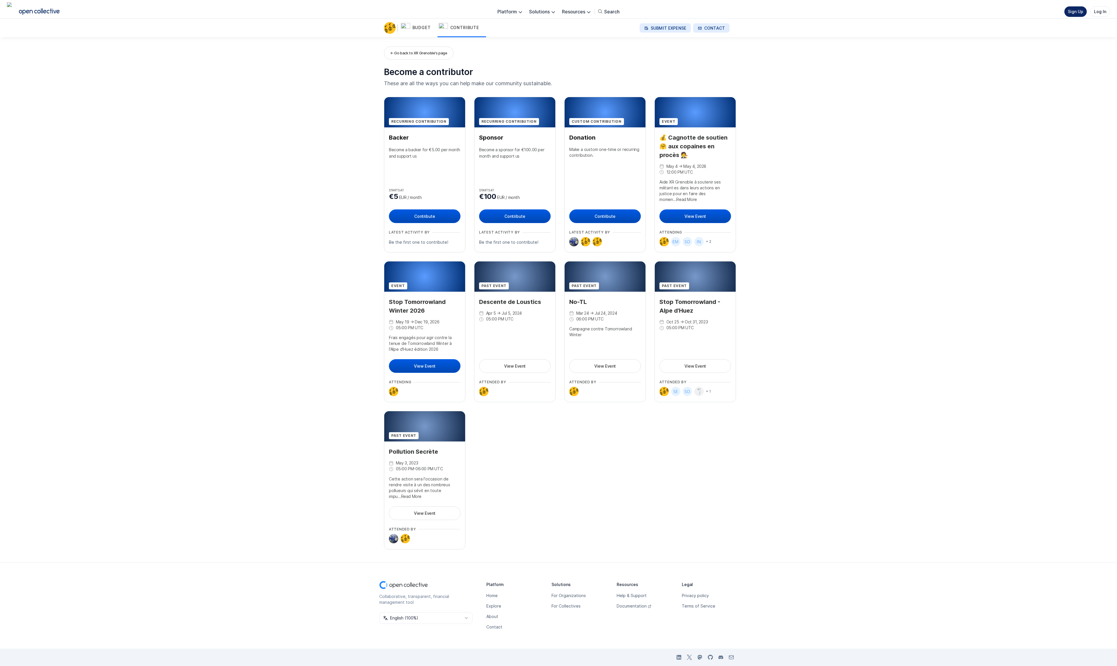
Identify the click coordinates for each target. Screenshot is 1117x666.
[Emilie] (675, 241)
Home (492, 595)
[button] (418, 28)
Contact (494, 626)
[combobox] (425, 618)
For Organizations (569, 595)
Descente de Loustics (510, 301)
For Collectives (566, 605)
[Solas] (687, 241)
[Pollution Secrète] (585, 241)
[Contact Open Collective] (731, 657)
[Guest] (699, 391)
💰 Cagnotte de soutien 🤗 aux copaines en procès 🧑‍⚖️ (693, 146)
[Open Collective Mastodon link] (700, 657)
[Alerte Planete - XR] (574, 241)
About (492, 616)
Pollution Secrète (413, 451)
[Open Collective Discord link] (721, 657)
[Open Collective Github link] (710, 657)
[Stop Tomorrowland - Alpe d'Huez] (597, 241)
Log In (1100, 11)
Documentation (632, 605)
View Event (695, 216)
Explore (493, 605)
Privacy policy (695, 595)
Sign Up (1075, 11)
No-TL (578, 301)
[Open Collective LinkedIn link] (679, 657)
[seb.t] (675, 391)
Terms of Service (698, 605)
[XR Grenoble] (391, 28)
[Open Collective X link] (689, 657)
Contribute (424, 216)
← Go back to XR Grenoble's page (418, 53)
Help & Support (632, 595)
